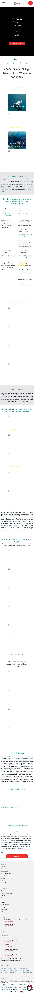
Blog (2, 911)
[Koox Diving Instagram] (11, 970)
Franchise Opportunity (6, 893)
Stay (2, 900)
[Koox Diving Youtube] (23, 970)
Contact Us (4, 909)
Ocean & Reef (4, 868)
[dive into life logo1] (20, 63)
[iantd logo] (15, 654)
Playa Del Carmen (5, 875)
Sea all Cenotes (17, 389)
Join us (3, 895)
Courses (3, 897)
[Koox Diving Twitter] (17, 970)
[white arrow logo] (19, 654)
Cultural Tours (4, 871)
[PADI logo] (11, 654)
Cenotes (3, 866)
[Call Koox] (30, 3)
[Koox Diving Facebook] (4, 970)
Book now (17, 43)
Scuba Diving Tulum (6, 873)
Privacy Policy (4, 907)
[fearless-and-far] (13, 63)
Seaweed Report (5, 904)
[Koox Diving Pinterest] (29, 970)
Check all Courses (17, 753)
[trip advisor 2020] (26, 63)
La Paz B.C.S (4, 882)
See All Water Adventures (17, 176)
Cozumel (3, 878)
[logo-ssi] (22, 654)
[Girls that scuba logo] (7, 63)
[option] (17, 31)
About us (3, 890)
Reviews (3, 902)
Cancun (3, 880)
